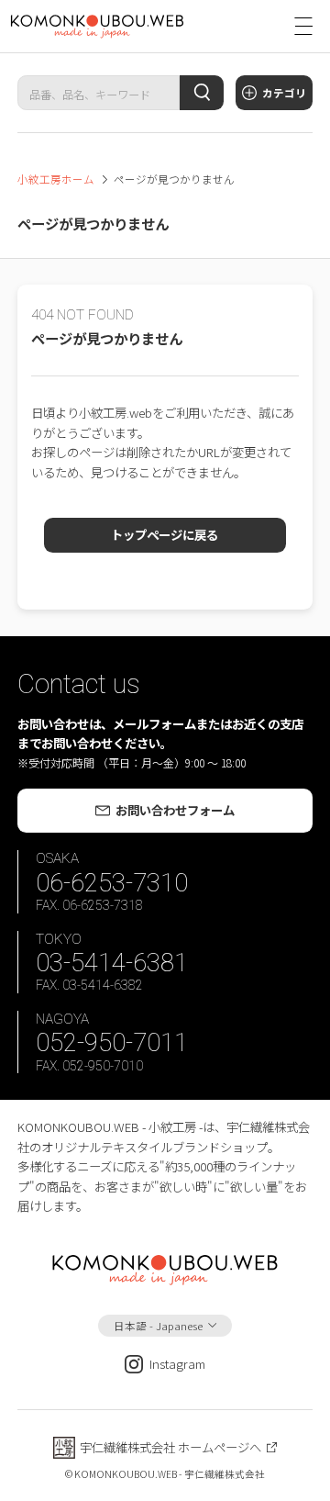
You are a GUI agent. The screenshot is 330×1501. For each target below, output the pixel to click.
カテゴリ (284, 92)
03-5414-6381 (112, 962)
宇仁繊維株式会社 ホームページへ (170, 1447)
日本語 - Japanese (158, 1325)
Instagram (177, 1363)
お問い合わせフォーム (175, 810)
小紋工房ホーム (55, 179)
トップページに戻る (164, 534)
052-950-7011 (112, 1042)
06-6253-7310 (112, 883)
